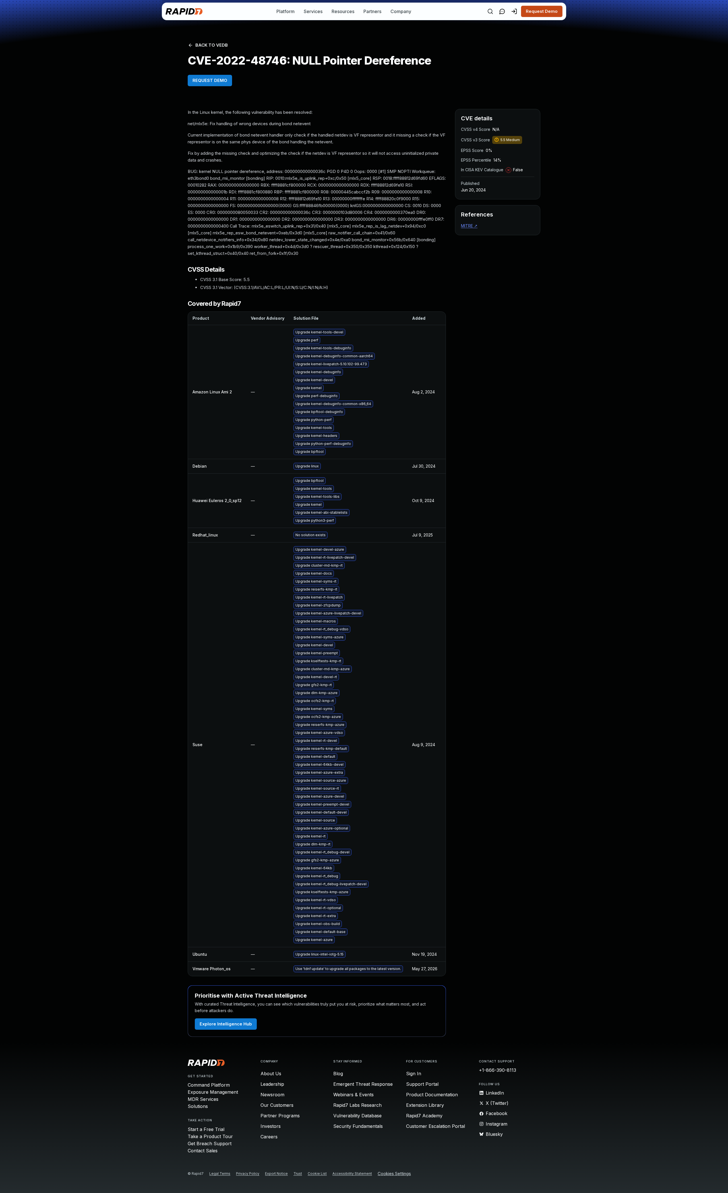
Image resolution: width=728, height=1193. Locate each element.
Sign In (413, 1073)
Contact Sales (203, 1150)
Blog (338, 1073)
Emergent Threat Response (363, 1084)
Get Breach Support (209, 1143)
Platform (285, 11)
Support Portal (422, 1084)
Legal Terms (219, 1173)
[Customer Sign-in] (514, 11)
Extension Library (425, 1105)
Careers (269, 1137)
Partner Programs (280, 1115)
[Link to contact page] (502, 11)
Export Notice (276, 1173)
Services (313, 11)
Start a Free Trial (206, 1129)
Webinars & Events (353, 1094)
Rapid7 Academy (424, 1115)
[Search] (490, 11)
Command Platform (209, 1085)
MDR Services (203, 1099)
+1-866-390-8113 (497, 1070)
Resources (343, 11)
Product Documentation (432, 1094)
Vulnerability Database (357, 1115)
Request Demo (542, 11)
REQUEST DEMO (210, 80)
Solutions (198, 1106)
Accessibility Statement (352, 1173)
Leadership (272, 1084)
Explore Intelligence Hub (226, 1024)
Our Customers (276, 1105)
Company (400, 11)
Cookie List (317, 1173)
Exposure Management (213, 1092)
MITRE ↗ (469, 225)
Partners (372, 11)
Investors (270, 1126)
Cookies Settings (394, 1173)
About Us (270, 1073)
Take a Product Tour (210, 1136)
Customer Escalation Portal (435, 1126)
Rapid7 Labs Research (357, 1105)
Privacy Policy (247, 1173)
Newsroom (272, 1094)
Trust (297, 1173)
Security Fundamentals (358, 1126)
